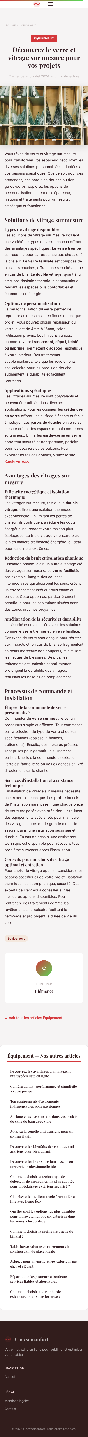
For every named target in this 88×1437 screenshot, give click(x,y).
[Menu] (50, 4)
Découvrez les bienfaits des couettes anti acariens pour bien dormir (42, 1148)
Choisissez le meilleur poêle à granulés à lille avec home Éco (42, 1198)
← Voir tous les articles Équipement (33, 1018)
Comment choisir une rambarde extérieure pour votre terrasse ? (35, 1294)
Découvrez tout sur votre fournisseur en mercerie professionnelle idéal (41, 1163)
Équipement (28, 25)
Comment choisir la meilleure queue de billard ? (41, 1233)
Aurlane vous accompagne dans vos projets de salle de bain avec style (43, 1118)
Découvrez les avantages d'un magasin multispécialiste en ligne (40, 1073)
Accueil (10, 25)
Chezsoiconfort (31, 1339)
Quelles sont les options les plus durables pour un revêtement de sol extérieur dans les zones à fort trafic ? (43, 1216)
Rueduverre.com (18, 461)
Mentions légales (17, 1401)
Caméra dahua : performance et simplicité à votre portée (43, 1088)
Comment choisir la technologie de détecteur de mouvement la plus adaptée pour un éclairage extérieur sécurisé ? (42, 1181)
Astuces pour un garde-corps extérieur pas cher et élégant (43, 1263)
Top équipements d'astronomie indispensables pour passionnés (35, 1103)
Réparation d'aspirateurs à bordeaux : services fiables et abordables (39, 1278)
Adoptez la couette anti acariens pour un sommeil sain (41, 1133)
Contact (10, 1409)
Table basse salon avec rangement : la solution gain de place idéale (40, 1248)
